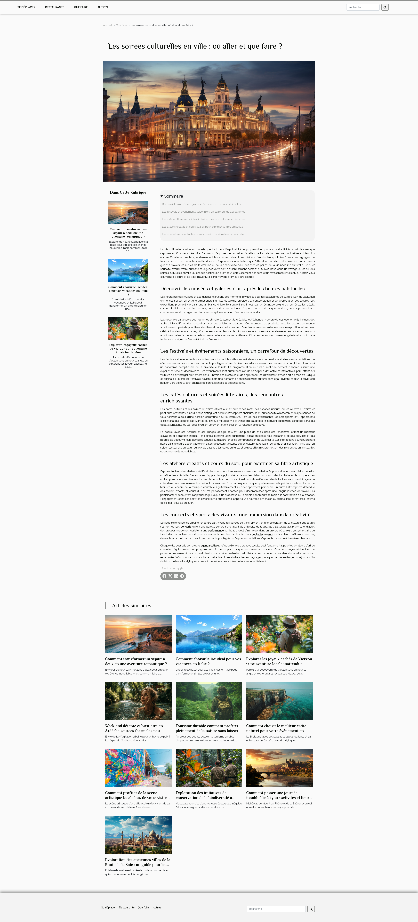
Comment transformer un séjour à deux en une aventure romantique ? (128, 232)
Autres (102, 7)
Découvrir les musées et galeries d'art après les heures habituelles (201, 204)
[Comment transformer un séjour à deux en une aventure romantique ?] (128, 212)
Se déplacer (26, 7)
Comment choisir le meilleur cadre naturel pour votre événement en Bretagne (276, 731)
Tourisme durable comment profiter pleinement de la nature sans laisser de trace (207, 731)
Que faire (81, 7)
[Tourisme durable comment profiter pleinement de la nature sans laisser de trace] (209, 700)
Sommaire (173, 196)
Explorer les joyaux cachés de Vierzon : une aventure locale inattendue (128, 348)
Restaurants (54, 7)
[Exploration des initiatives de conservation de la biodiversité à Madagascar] (209, 767)
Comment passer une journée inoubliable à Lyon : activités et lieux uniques (278, 798)
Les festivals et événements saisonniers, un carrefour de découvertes (203, 211)
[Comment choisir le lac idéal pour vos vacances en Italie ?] (128, 270)
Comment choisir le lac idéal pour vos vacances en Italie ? (128, 290)
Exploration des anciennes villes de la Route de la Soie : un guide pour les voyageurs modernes (137, 865)
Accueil (107, 25)
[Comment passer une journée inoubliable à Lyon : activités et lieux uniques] (279, 767)
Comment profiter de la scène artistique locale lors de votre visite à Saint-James (137, 798)
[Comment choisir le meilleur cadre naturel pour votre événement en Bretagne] (279, 700)
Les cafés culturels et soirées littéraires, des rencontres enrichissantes (203, 219)
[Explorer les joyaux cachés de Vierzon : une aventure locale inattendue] (128, 328)
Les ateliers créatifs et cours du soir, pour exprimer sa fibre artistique (202, 226)
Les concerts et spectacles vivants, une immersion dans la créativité (203, 234)
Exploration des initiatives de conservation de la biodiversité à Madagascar (204, 798)
